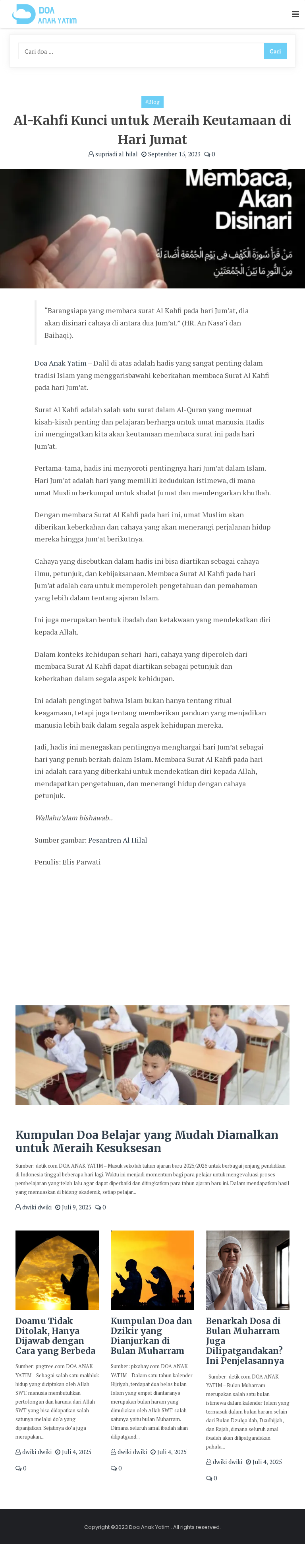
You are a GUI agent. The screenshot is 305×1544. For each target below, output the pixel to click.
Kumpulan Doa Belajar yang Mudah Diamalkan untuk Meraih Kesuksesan (146, 1142)
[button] (295, 14)
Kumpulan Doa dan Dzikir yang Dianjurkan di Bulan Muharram (151, 1336)
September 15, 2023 (174, 154)
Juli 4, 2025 (75, 1452)
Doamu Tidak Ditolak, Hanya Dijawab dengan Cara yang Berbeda (55, 1336)
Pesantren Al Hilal (117, 840)
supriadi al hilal (116, 154)
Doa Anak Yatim (61, 363)
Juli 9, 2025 (75, 1207)
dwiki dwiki (36, 1207)
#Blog (152, 101)
